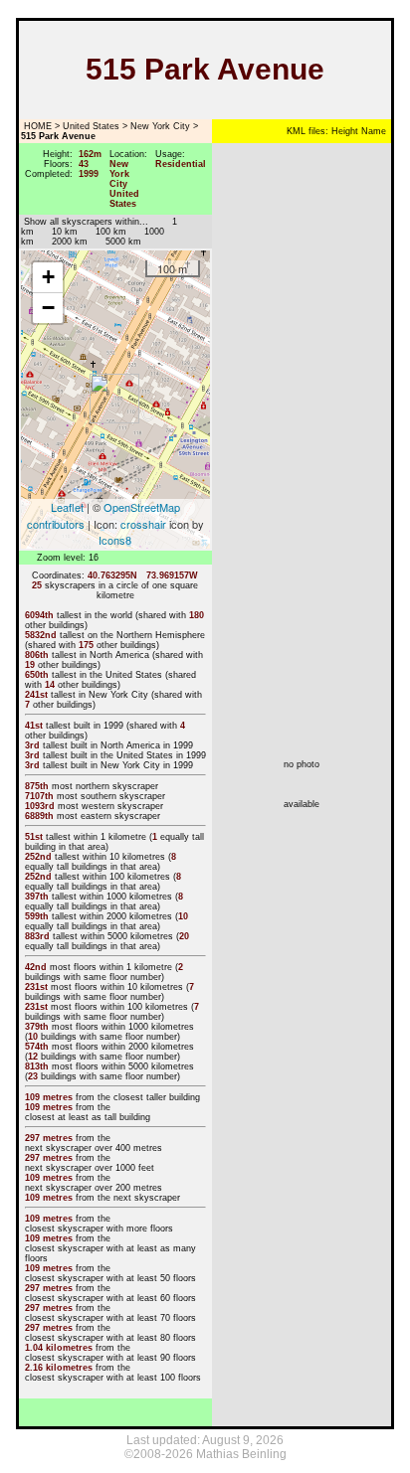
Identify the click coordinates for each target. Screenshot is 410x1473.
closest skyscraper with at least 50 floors (110, 1278)
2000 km (70, 241)
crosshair (143, 524)
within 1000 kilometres (126, 896)
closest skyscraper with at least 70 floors (110, 1318)
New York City (160, 126)
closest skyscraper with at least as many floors (110, 1253)
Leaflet (67, 507)
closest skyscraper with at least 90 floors (110, 1358)
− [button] (48, 307)
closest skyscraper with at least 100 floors (113, 1378)
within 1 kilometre (110, 837)
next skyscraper (146, 1198)
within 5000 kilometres (127, 936)
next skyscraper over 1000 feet (89, 1168)
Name (372, 131)
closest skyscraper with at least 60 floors (110, 1298)
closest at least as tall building (87, 1117)
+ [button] (48, 276)
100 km (111, 232)
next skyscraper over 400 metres (93, 1148)
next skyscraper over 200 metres (93, 1188)
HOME (36, 126)
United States (91, 126)
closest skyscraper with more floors (99, 1228)
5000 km (123, 241)
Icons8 (115, 540)
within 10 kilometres (124, 857)
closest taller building (156, 1097)
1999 (113, 726)
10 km (65, 232)
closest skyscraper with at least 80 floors (110, 1338)
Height (343, 131)
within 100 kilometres (126, 877)
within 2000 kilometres (126, 916)
